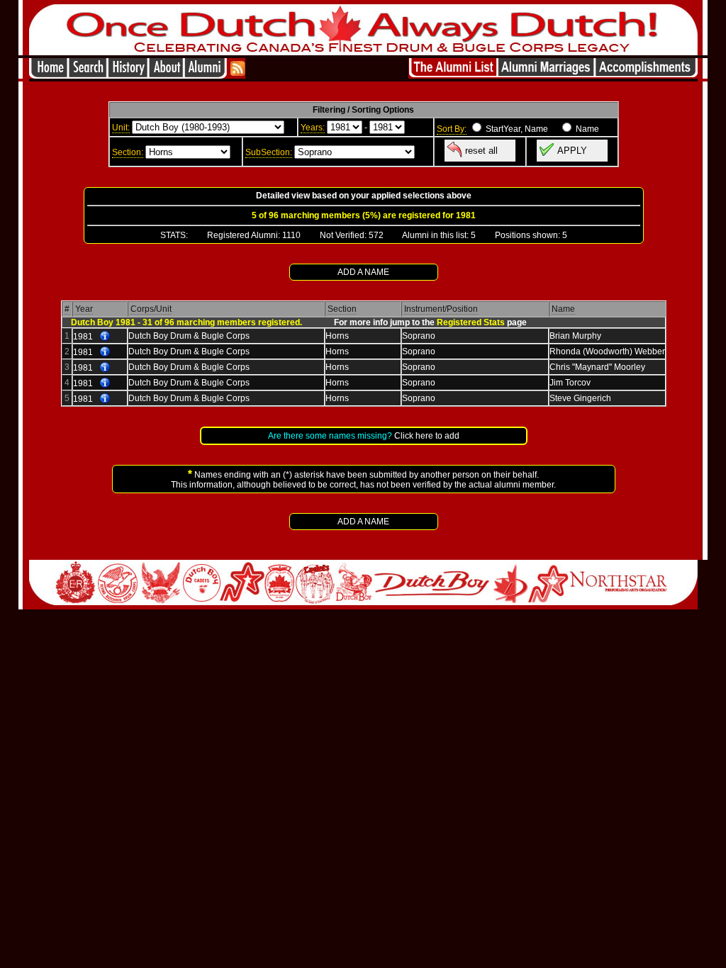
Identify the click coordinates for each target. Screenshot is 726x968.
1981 (83, 337)
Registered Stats (471, 322)
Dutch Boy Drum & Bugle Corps (189, 336)
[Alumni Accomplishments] (646, 75)
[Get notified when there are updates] (237, 75)
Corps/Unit (151, 309)
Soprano (418, 336)
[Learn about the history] (127, 75)
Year (84, 309)
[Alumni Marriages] (546, 75)
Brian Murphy (575, 336)
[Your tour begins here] (87, 75)
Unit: (121, 128)
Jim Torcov (570, 383)
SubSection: (268, 152)
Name (563, 309)
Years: (313, 128)
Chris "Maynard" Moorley (597, 367)
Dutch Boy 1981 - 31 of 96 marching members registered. (186, 322)
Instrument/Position (441, 309)
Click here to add (426, 436)
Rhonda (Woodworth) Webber (607, 351)
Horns (337, 336)
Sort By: (452, 129)
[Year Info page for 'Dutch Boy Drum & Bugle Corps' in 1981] (105, 337)
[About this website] (166, 75)
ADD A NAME (363, 272)
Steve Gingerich (580, 398)
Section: (127, 152)
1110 (291, 235)
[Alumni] (206, 75)
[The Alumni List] (453, 75)
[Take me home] (48, 75)
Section (342, 309)
